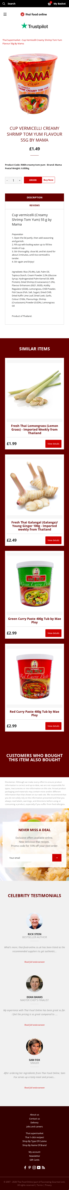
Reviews (34, 205)
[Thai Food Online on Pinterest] (30, 1168)
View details (53, 443)
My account (34, 1151)
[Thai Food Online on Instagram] (34, 1168)
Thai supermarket (11, 39)
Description (34, 197)
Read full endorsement (34, 961)
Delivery (34, 1122)
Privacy (48, 1185)
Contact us (34, 1118)
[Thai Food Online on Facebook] (25, 1168)
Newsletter (34, 1155)
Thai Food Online (25, 1181)
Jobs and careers (34, 1126)
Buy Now (48, 179)
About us (34, 1114)
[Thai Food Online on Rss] (44, 1168)
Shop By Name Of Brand (34, 1145)
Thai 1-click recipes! (34, 1137)
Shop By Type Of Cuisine (34, 1141)
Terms (40, 1185)
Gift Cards (34, 1159)
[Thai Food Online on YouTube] (39, 1168)
